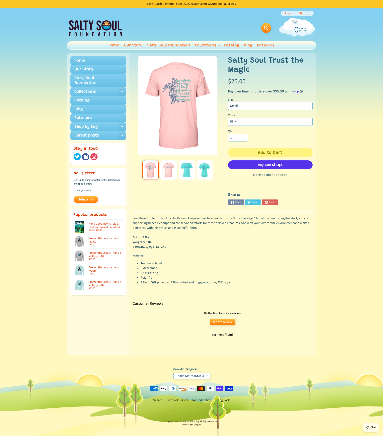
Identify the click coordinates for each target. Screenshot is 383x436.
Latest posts (100, 137)
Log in (289, 13)
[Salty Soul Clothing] (95, 28)
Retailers (265, 45)
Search (158, 400)
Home (114, 45)
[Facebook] (85, 156)
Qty (230, 131)
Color (231, 115)
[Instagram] (94, 156)
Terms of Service (177, 400)
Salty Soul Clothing (190, 421)
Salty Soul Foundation (168, 45)
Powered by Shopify (191, 424)
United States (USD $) (190, 376)
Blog (248, 45)
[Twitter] (77, 156)
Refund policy (201, 400)
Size (231, 99)
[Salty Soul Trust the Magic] (150, 170)
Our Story (133, 45)
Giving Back (222, 400)
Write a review (222, 322)
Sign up (304, 13)
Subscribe (85, 199)
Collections (208, 46)
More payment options (270, 175)
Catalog (231, 45)
